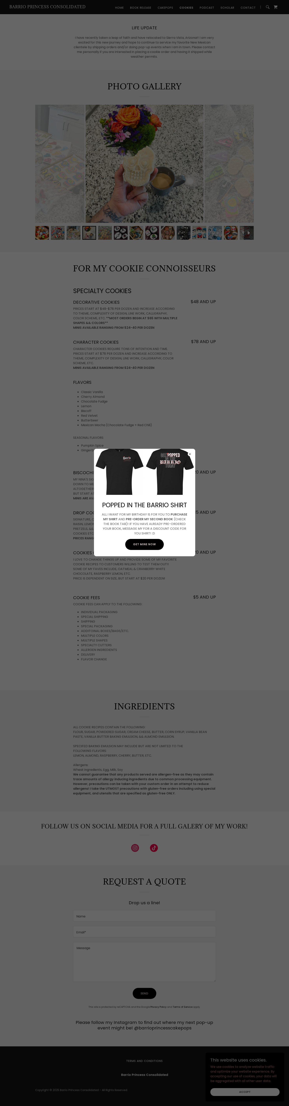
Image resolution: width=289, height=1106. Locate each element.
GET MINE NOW (144, 544)
